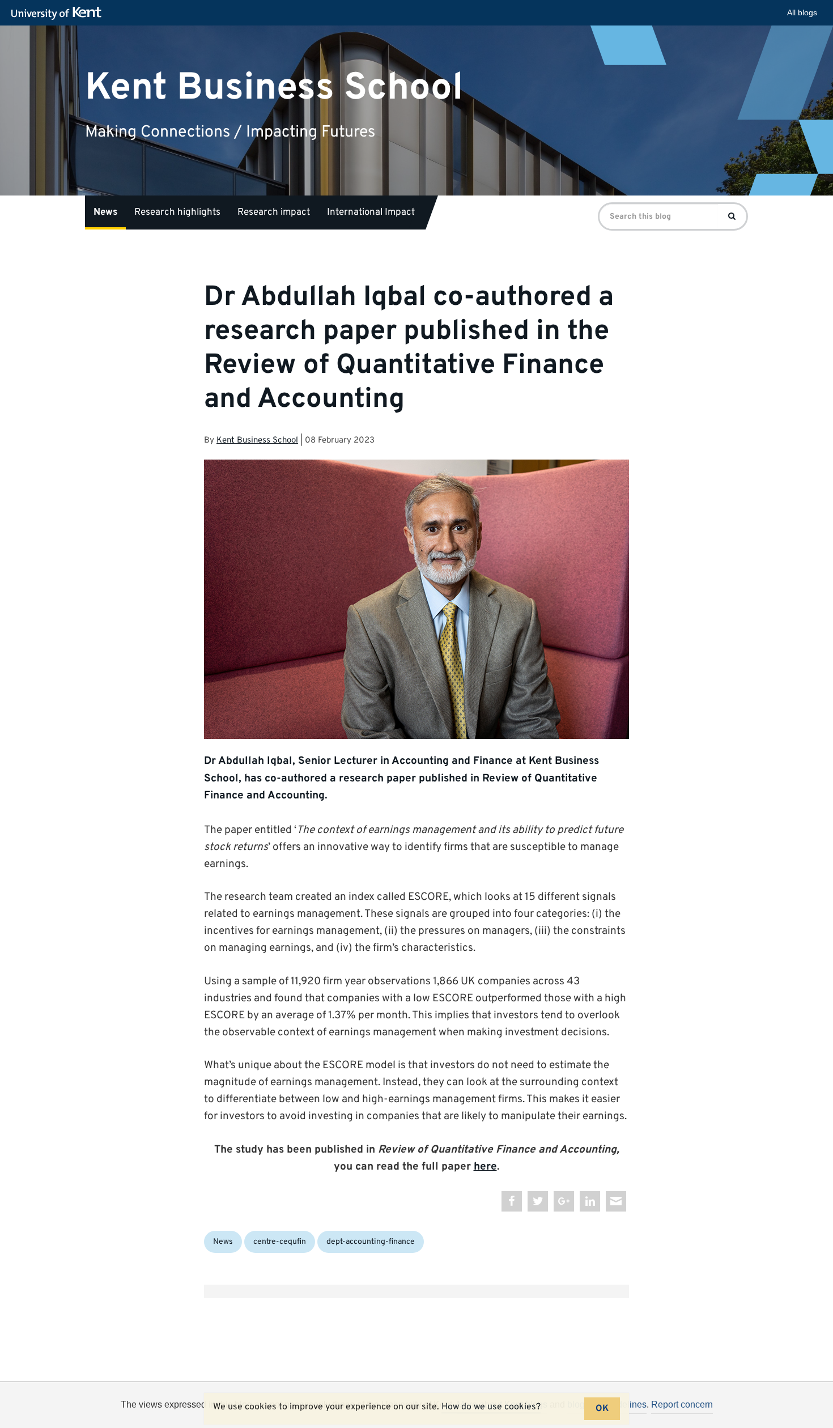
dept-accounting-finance (370, 1242)
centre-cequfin (279, 1242)
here (485, 1167)
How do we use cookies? (491, 1407)
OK (602, 1408)
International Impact (371, 212)
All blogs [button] (802, 12)
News (105, 212)
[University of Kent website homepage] (59, 13)
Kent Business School (274, 87)
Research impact (273, 212)
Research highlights (177, 212)
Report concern (682, 1404)
